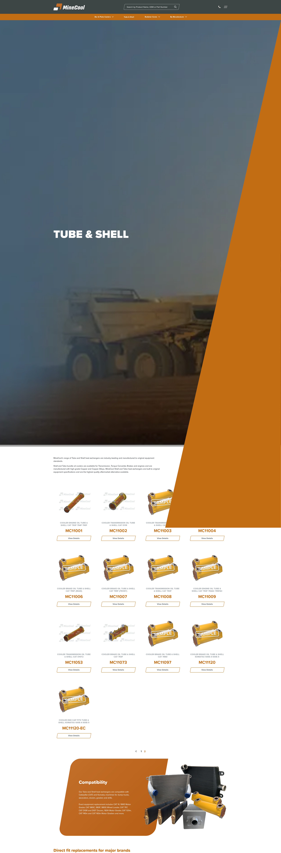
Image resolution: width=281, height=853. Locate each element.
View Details (74, 538)
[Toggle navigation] (226, 6)
